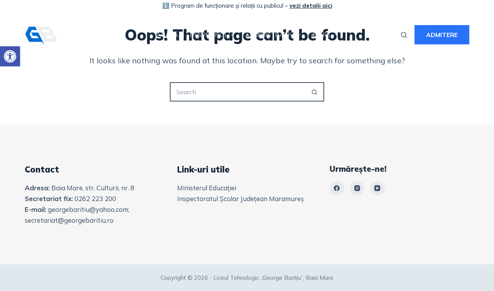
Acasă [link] (167, 35)
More (321, 35)
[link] (10, 56)
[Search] (404, 35)
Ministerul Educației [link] (206, 188)
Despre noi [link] (208, 35)
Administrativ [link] (269, 35)
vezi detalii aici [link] (310, 5)
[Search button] (314, 92)
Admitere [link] (442, 35)
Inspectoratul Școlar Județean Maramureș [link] (240, 199)
